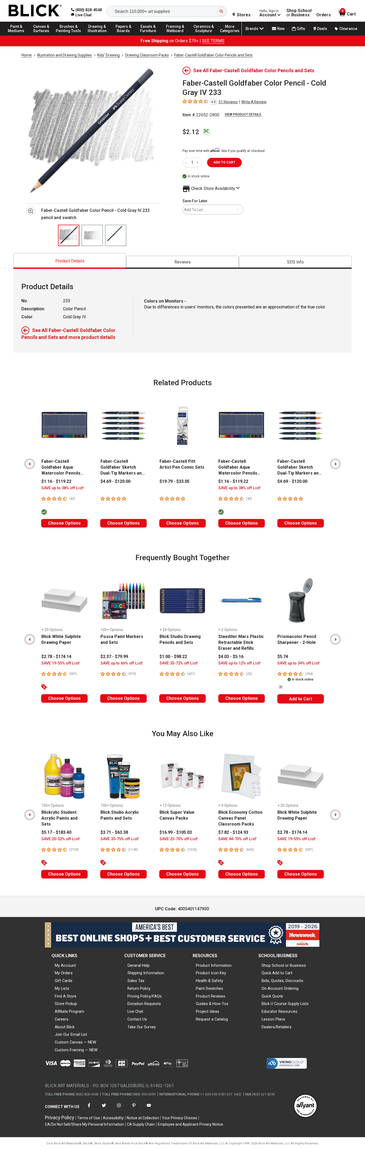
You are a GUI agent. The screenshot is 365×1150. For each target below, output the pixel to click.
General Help (138, 965)
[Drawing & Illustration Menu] (97, 35)
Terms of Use (88, 1118)
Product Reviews (210, 996)
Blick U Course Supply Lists (285, 1003)
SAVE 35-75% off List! (119, 839)
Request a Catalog (212, 1019)
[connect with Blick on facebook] (89, 1108)
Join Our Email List (71, 1034)
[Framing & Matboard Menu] (175, 35)
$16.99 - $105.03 (176, 832)
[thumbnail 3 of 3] (115, 235)
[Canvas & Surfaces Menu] (42, 35)
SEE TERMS (213, 40)
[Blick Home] (35, 10)
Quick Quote (272, 996)
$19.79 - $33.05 (174, 481)
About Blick (65, 1027)
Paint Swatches (209, 988)
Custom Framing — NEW (76, 1050)
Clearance (348, 28)
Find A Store (65, 996)
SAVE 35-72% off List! (179, 663)
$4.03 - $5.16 (230, 656)
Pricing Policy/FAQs (144, 996)
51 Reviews (228, 102)
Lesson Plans (273, 1019)
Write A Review (254, 102)
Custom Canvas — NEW (75, 1042)
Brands (252, 28)
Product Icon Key (211, 973)
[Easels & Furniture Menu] (149, 35)
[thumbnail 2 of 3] (92, 235)
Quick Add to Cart (277, 973)
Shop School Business (299, 13)
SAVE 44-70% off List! (237, 839)
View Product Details (243, 114)
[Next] (335, 464)
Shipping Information (145, 973)
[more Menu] (230, 35)
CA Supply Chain (141, 1124)
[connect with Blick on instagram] (119, 1108)
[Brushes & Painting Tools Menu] (68, 35)
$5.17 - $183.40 (56, 832)
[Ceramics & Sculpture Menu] (203, 35)
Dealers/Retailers (277, 1027)
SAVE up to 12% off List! (239, 663)
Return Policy (138, 988)
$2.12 (191, 132)
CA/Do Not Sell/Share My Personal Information (84, 1124)
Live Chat (135, 1011)
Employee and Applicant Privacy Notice (190, 1124)
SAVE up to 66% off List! (121, 663)
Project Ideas (207, 1011)
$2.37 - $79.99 (114, 656)
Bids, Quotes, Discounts (282, 980)
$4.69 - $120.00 (115, 481)
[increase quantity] (198, 162)
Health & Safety (209, 980)
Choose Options (64, 523)
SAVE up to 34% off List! (298, 663)
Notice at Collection (143, 1118)
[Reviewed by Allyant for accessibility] (305, 1106)
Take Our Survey (141, 1027)
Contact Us (137, 1019)
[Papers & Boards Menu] (126, 35)
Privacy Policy (59, 1117)
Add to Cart (300, 698)
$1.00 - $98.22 (173, 656)
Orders (323, 15)
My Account (65, 965)
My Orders (64, 973)
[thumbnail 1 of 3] (68, 235)
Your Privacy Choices (179, 1118)
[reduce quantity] (187, 162)
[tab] (69, 261)
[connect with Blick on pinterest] (134, 1108)
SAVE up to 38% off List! (62, 488)
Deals (322, 28)
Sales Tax (135, 980)
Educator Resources (279, 1011)
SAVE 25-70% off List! (179, 839)
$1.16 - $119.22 (56, 481)
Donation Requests (144, 1003)
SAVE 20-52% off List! (60, 839)
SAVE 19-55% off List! (60, 663)
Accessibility (113, 1118)
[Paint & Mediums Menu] (19, 35)
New (281, 28)
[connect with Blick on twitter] (104, 1108)
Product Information (214, 965)
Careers (61, 1019)
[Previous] (29, 464)
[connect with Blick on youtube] (148, 1108)
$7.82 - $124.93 (233, 832)
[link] (81, 15)
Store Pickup (66, 1003)
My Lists (62, 988)
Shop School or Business (284, 965)
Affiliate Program (69, 1011)
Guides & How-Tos (212, 1003)
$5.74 (282, 656)
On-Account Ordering (280, 988)
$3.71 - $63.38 (114, 832)
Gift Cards (63, 980)
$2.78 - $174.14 (56, 656)
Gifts (301, 28)
